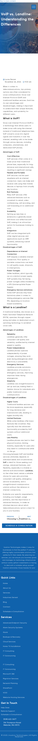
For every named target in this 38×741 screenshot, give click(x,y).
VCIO (5, 693)
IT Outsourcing (9, 656)
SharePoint (7, 688)
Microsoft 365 (8, 674)
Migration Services (11, 679)
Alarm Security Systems (13, 627)
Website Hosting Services (14, 697)
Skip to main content (8, 1)
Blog (5, 602)
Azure (5, 632)
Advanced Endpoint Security (15, 623)
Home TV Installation (12, 646)
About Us (7, 588)
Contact (6, 607)
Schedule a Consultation (13, 611)
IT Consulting (8, 651)
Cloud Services (9, 642)
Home (5, 583)
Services (6, 593)
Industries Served (10, 597)
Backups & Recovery (11, 637)
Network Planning (10, 683)
